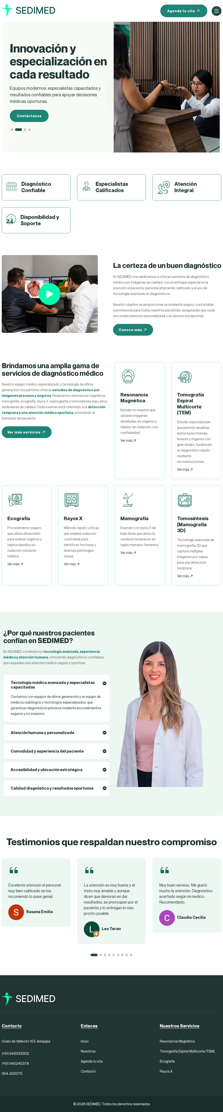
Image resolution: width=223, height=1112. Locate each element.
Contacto (88, 1071)
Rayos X (166, 1071)
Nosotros (88, 1051)
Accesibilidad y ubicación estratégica (47, 769)
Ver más (126, 440)
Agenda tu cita (181, 11)
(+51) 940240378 (15, 1063)
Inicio (85, 1041)
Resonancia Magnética (177, 1041)
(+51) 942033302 (15, 1053)
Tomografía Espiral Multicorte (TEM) (187, 1051)
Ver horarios (28, 103)
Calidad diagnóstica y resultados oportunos (52, 788)
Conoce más (130, 330)
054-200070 (12, 1073)
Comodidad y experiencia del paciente (47, 751)
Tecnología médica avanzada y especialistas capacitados (53, 684)
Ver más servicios (24, 432)
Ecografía (167, 1061)
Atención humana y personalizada (42, 732)
